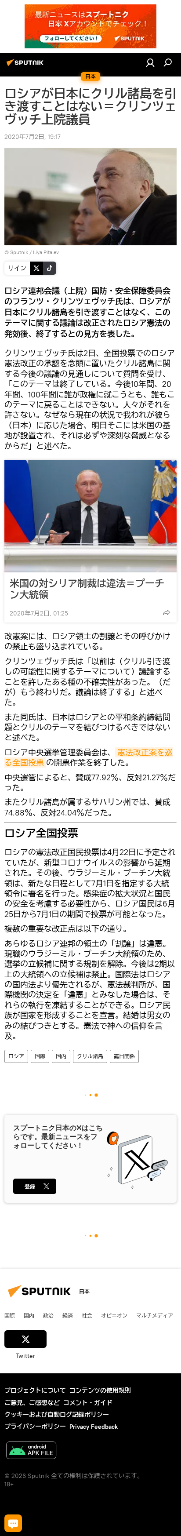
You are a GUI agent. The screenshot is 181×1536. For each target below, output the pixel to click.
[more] (166, 612)
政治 (48, 1315)
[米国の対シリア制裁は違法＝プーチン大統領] (90, 516)
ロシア (16, 1056)
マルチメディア (154, 1315)
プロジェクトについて (35, 1390)
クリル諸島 (90, 1056)
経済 (67, 1315)
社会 (87, 1315)
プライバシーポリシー (35, 1426)
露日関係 (124, 1056)
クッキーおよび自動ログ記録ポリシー (56, 1415)
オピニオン (114, 1315)
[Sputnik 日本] (26, 66)
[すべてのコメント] (13, 1523)
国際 (40, 1056)
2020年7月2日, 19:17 (32, 137)
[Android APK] (31, 1451)
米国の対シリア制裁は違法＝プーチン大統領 (87, 589)
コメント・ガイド (87, 1403)
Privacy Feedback (93, 1426)
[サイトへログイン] (150, 62)
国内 (61, 1056)
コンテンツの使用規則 (100, 1390)
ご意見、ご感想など (32, 1403)
